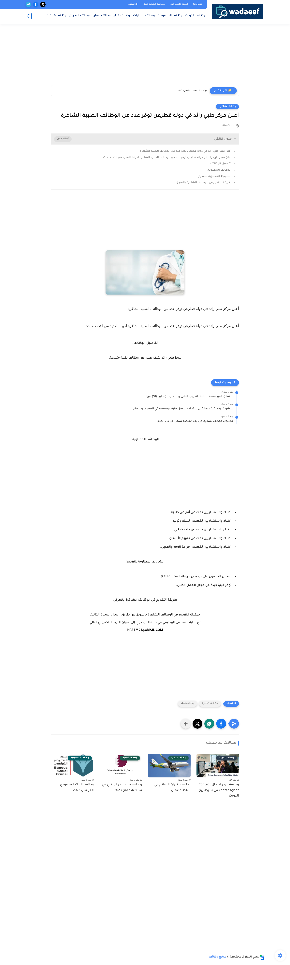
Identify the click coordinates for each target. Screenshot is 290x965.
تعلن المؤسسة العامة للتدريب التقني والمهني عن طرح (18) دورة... (189, 396)
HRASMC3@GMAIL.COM (145, 630)
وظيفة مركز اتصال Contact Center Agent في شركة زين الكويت (218, 790)
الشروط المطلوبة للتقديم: (214, 176)
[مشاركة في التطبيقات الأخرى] (186, 724)
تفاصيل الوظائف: (220, 163)
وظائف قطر (122, 16)
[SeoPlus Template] (262, 957)
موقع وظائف (217, 957)
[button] (221, 724)
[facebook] (35, 4)
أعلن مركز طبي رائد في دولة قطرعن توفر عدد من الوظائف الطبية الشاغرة (185, 151)
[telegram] (28, 4)
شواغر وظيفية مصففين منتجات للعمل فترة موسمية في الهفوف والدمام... (183, 409)
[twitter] (43, 4)
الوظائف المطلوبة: (219, 170)
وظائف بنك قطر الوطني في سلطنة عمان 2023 (122, 787)
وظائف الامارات (144, 16)
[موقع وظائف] (237, 11)
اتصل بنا (198, 4)
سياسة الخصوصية (154, 4)
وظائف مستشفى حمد (192, 90)
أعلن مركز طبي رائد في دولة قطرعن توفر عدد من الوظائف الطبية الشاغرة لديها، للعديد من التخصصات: (166, 157)
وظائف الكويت (195, 16)
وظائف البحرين (79, 16)
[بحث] (29, 16)
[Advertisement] (204, 56)
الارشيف (133, 4)
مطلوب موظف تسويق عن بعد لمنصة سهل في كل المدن (195, 421)
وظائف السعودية (170, 16)
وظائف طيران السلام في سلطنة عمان (172, 787)
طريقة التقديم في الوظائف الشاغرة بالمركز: (203, 182)
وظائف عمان (102, 16)
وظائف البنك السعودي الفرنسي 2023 (77, 787)
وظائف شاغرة (56, 16)
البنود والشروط (179, 4)
